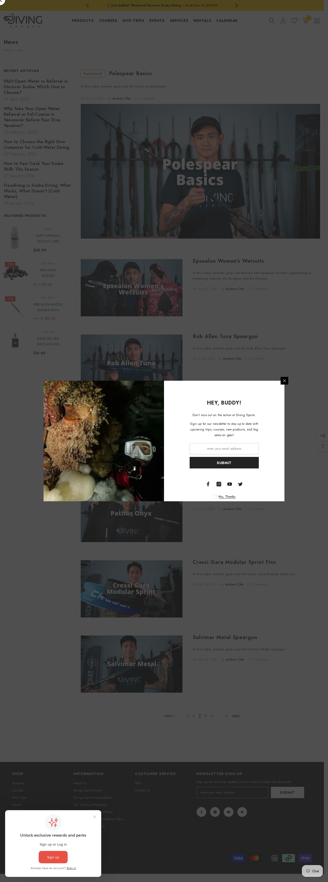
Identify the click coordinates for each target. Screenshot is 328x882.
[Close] (284, 381)
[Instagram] (218, 484)
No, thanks (227, 496)
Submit (224, 462)
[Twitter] (240, 484)
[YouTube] (229, 484)
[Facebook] (208, 484)
